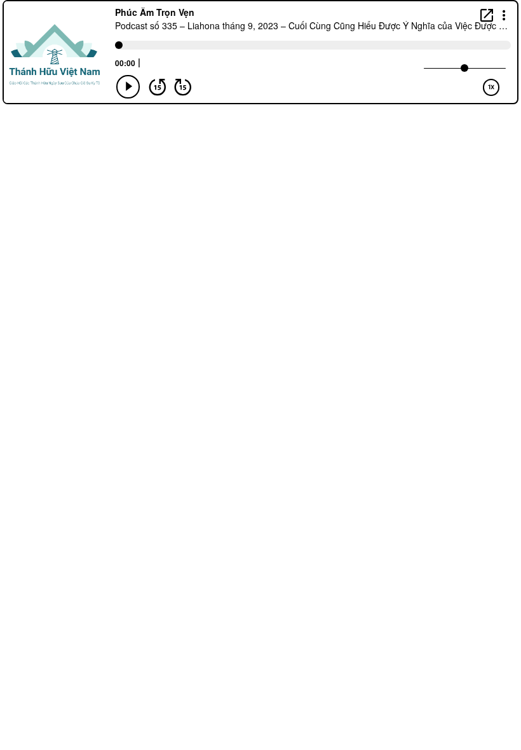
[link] (486, 15)
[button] (504, 14)
